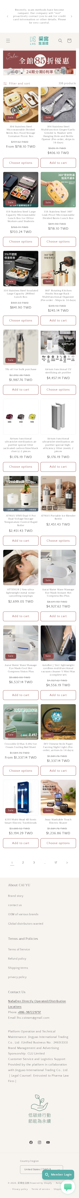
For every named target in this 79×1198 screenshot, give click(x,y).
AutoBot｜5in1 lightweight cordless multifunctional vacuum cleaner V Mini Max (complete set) (58, 670)
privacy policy (17, 977)
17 (56, 862)
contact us (15, 905)
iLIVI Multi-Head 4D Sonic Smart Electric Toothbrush (21, 821)
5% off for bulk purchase (20, 369)
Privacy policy (20, 1189)
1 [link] (12, 863)
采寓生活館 (24, 1183)
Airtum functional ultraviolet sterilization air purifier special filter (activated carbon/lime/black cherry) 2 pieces (20, 445)
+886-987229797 (29, 1012)
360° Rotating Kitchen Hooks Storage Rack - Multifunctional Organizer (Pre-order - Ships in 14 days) (58, 295)
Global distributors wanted (25, 923)
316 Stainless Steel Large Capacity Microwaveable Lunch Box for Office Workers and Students (21, 216)
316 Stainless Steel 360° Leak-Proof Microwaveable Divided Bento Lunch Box (58, 215)
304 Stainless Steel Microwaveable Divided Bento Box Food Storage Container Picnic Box (20, 131)
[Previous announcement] (7, 16)
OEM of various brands (23, 914)
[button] (8, 40)
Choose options (20, 163)
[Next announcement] (71, 16)
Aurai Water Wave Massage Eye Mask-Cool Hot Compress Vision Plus (21, 668)
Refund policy (17, 958)
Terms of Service (19, 949)
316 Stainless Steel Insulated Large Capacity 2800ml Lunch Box (20, 294)
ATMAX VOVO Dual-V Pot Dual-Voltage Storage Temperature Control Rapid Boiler (20, 520)
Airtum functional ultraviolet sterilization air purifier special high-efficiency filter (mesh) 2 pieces (58, 445)
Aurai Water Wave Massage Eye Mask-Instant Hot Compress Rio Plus (58, 593)
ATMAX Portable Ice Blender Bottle (58, 517)
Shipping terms (18, 968)
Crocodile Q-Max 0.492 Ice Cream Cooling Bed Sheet (21, 745)
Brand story (15, 896)
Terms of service (41, 1189)
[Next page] (66, 862)
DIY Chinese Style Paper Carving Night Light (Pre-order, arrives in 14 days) (58, 747)
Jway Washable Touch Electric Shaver (58, 821)
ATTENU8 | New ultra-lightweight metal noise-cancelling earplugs (20, 593)
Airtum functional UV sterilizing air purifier (58, 371)
